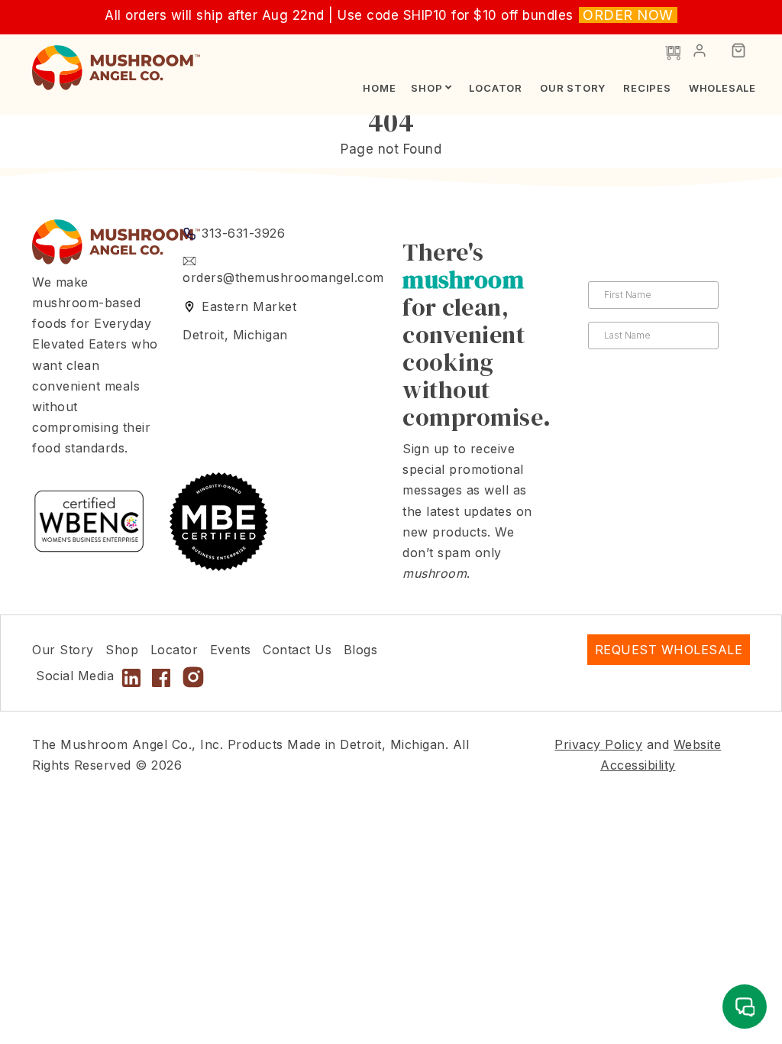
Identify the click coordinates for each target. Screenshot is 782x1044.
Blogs (361, 649)
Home (379, 88)
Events (230, 649)
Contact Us (297, 649)
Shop (426, 88)
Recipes (647, 88)
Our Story (573, 88)
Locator (495, 88)
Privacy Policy (598, 744)
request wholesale (669, 649)
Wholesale (722, 88)
